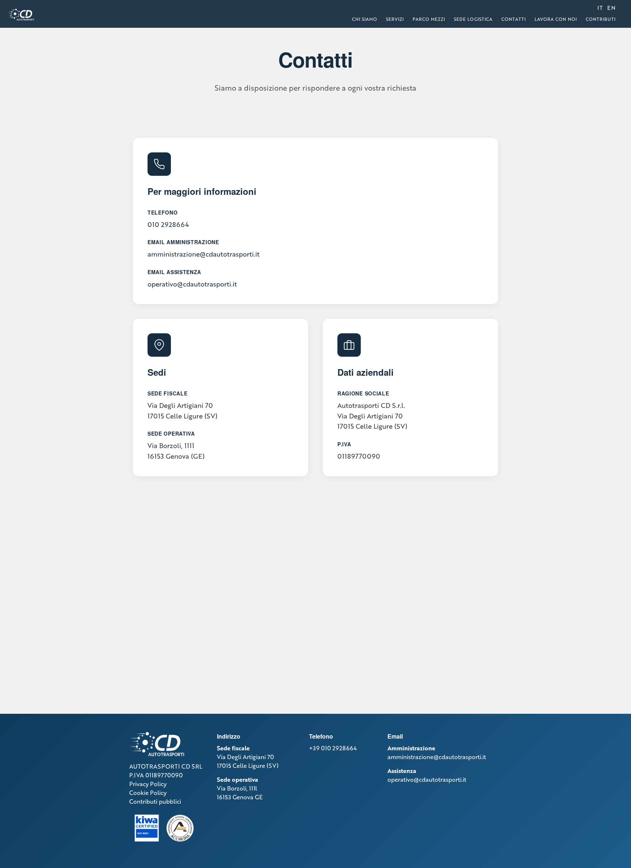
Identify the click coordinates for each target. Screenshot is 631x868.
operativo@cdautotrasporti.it (192, 284)
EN (611, 8)
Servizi (395, 19)
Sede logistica (473, 19)
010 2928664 (168, 224)
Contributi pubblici (155, 801)
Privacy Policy (148, 784)
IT (600, 8)
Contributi (601, 19)
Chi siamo (364, 19)
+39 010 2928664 (333, 748)
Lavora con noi (556, 19)
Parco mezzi (429, 19)
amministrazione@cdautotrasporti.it (204, 254)
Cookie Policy (148, 792)
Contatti (513, 19)
